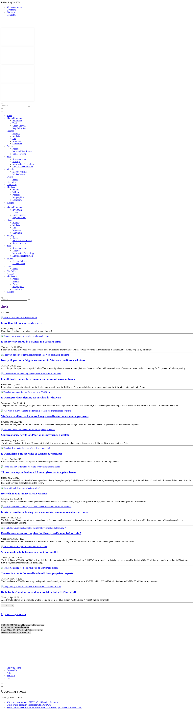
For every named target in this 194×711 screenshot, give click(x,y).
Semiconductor (19, 159)
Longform (17, 200)
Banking (16, 133)
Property (10, 146)
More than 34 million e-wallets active (22, 322)
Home (9, 115)
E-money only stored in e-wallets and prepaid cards (31, 341)
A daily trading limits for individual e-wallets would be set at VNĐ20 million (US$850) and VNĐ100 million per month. (55, 600)
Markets (16, 136)
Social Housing (19, 154)
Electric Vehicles (19, 172)
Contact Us (12, 670)
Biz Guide (11, 182)
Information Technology (23, 164)
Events (10, 177)
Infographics (18, 197)
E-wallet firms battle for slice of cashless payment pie (31, 453)
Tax (14, 138)
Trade (15, 123)
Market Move (18, 174)
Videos (15, 192)
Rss (8, 678)
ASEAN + (11, 184)
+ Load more (7, 605)
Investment (17, 120)
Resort (15, 149)
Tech (9, 156)
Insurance (16, 141)
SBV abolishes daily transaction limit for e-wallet (29, 552)
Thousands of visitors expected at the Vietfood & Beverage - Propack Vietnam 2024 (44, 707)
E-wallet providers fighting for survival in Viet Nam (31, 397)
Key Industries (19, 128)
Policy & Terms (14, 668)
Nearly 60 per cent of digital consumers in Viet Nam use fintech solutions (43, 360)
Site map (11, 12)
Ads (9, 673)
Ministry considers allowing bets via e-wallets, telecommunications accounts (44, 512)
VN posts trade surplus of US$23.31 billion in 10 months (32, 702)
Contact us (11, 15)
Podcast (15, 195)
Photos (15, 189)
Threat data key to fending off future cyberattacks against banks (38, 472)
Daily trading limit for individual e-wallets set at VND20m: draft (38, 591)
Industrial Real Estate (22, 151)
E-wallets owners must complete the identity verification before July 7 (41, 533)
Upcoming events (13, 614)
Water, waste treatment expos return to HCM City (29, 705)
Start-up (16, 161)
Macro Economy (14, 118)
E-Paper (10, 202)
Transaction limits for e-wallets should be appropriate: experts (37, 573)
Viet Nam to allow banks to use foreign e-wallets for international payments (44, 416)
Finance (10, 131)
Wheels (10, 169)
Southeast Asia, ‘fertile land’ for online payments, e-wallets (35, 434)
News (15, 179)
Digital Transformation (22, 166)
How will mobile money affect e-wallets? (24, 493)
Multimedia (12, 187)
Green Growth (19, 126)
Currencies (17, 143)
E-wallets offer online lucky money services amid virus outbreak (38, 378)
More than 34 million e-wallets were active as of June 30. (26, 331)
